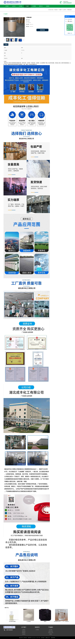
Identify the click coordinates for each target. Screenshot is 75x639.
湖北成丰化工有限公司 (23, 637)
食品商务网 (53, 637)
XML (39, 637)
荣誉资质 (23, 631)
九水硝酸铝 (29, 621)
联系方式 (41, 6)
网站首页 (56, 9)
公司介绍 (13, 6)
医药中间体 (51, 631)
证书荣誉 (34, 6)
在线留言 (47, 6)
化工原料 (64, 9)
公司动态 (20, 6)
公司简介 (23, 629)
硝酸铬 (45, 621)
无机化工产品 (50, 632)
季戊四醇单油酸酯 (12, 621)
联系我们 (23, 632)
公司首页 (7, 6)
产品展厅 (27, 6)
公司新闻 (37, 629)
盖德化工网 (47, 637)
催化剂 (50, 634)
